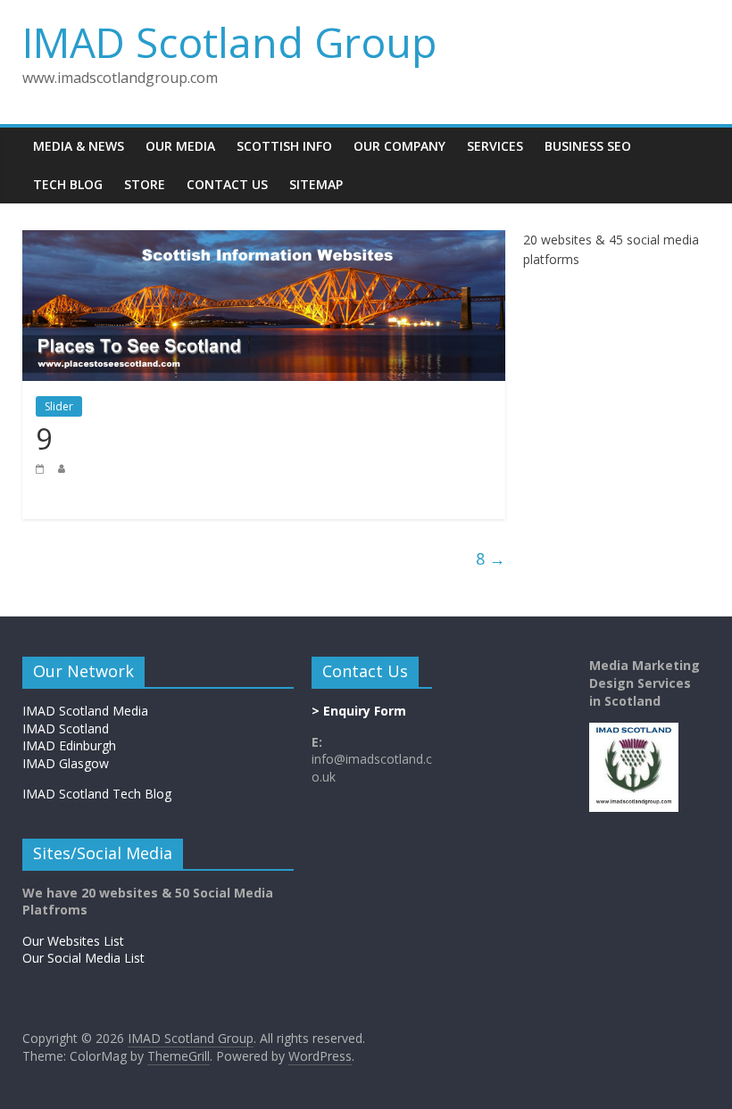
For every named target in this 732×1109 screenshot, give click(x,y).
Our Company (399, 145)
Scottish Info (284, 145)
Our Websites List (73, 940)
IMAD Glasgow (65, 763)
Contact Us (227, 184)
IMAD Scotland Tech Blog (96, 793)
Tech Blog (68, 184)
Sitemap (316, 184)
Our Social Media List (83, 957)
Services (495, 145)
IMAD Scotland (65, 728)
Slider (59, 406)
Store (144, 184)
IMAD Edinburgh (69, 745)
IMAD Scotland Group (229, 42)
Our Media (180, 145)
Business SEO (588, 145)
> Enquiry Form (359, 710)
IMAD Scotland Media (85, 710)
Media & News (78, 145)
